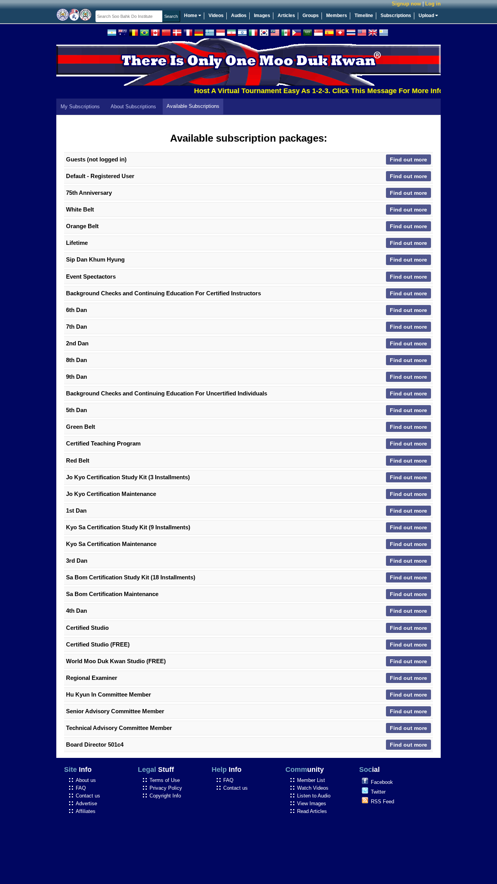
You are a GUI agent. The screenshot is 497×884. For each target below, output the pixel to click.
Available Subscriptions (193, 106)
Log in (433, 4)
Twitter (378, 792)
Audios (239, 15)
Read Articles (312, 811)
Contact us (88, 796)
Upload (427, 15)
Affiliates (86, 811)
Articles (286, 15)
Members (336, 15)
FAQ (81, 788)
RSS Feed (382, 801)
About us (86, 780)
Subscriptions (396, 15)
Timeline (364, 15)
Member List (311, 780)
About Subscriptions (133, 106)
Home (191, 15)
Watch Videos (312, 788)
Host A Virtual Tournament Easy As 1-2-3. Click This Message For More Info (307, 91)
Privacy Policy (165, 788)
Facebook (382, 782)
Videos (216, 15)
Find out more (408, 159)
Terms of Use (164, 780)
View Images (311, 803)
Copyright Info (165, 796)
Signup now (406, 4)
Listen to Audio (313, 796)
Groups (310, 15)
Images (262, 15)
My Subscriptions (80, 106)
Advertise (86, 803)
